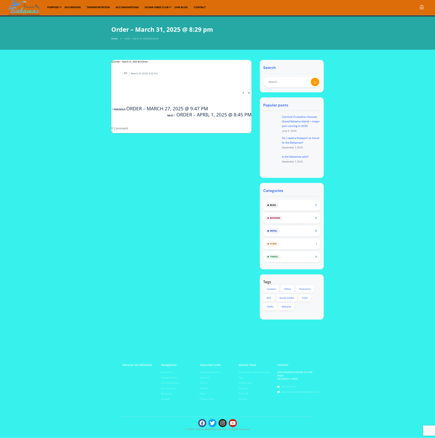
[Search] (315, 82)
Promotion (305, 289)
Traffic (270, 306)
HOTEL (273, 230)
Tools (305, 297)
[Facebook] (202, 423)
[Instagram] (223, 423)
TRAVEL (274, 256)
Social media (286, 297)
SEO (269, 297)
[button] (422, 7)
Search (269, 67)
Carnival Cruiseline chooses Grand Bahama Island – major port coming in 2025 (301, 121)
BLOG (273, 205)
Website (286, 306)
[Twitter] (212, 423)
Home (114, 38)
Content (271, 289)
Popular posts (275, 105)
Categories (273, 190)
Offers (287, 289)
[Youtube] (233, 423)
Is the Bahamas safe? (295, 157)
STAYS (273, 243)
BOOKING (275, 218)
